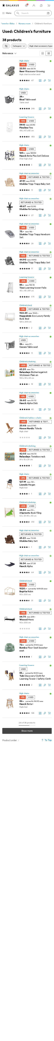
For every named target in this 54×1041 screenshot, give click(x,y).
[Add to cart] (49, 80)
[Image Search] (48, 13)
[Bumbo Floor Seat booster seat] (27, 647)
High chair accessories (29, 173)
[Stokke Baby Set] (27, 539)
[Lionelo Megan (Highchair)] (27, 484)
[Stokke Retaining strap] (27, 207)
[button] (50, 61)
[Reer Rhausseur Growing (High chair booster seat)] (27, 71)
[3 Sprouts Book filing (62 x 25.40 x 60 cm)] (27, 512)
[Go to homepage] (10, 5)
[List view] (49, 53)
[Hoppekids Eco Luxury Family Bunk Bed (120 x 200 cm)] (27, 317)
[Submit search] (17, 13)
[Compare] (40, 80)
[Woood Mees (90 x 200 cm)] (27, 619)
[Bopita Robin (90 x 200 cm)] (27, 591)
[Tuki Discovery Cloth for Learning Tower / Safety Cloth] (27, 675)
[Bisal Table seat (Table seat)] (27, 99)
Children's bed (25, 305)
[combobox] (6, 46)
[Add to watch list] (44, 80)
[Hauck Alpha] (27, 564)
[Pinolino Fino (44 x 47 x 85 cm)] (27, 127)
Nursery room (25, 23)
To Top (48, 740)
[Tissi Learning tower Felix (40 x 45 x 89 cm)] (27, 287)
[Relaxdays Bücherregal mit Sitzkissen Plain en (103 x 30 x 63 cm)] (27, 373)
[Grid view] (43, 53)
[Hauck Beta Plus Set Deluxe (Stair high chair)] (27, 155)
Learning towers (26, 117)
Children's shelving (27, 361)
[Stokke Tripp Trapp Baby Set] (27, 182)
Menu (9, 13)
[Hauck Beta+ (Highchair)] (27, 704)
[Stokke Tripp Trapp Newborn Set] (27, 234)
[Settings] (26, 5)
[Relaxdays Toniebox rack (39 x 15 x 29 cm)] (27, 456)
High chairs (24, 61)
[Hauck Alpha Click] (27, 401)
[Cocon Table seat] (27, 345)
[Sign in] (34, 5)
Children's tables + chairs (30, 418)
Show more (27, 730)
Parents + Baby (8, 23)
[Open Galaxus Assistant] (41, 5)
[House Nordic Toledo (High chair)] (27, 428)
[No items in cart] (49, 5)
